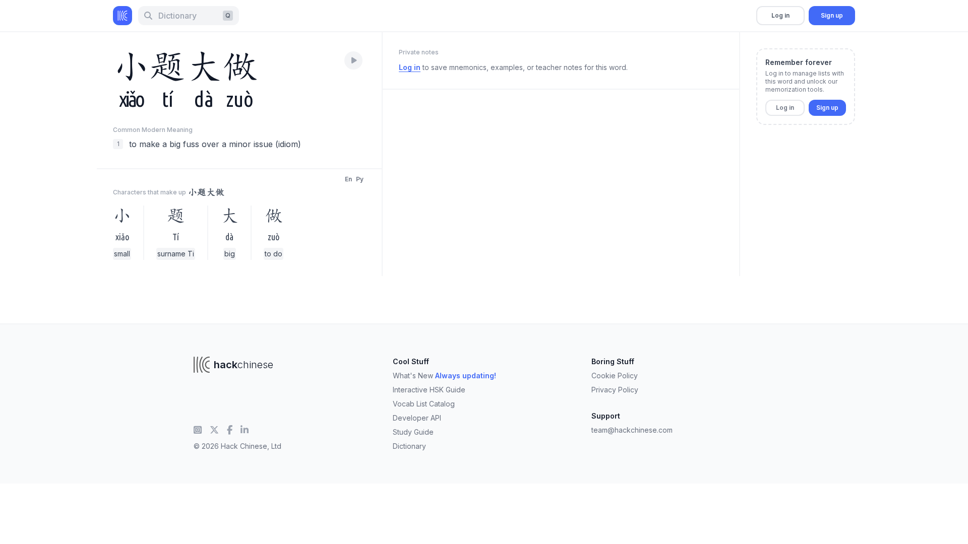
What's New (444, 375)
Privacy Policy (614, 389)
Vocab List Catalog (424, 403)
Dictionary (409, 446)
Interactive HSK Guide (429, 389)
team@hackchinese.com (632, 430)
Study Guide (413, 432)
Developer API (417, 418)
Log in (780, 15)
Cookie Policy (614, 375)
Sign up (832, 15)
